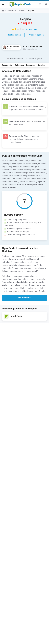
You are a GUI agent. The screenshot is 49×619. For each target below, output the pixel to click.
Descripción (7, 65)
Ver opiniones (24, 297)
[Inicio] (20, 4)
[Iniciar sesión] (46, 4)
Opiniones (19, 65)
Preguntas (30, 65)
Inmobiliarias (11, 10)
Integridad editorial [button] (16, 58)
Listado (21, 10)
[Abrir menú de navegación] (3, 4)
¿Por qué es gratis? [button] (34, 58)
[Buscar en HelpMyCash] (40, 4)
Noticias (41, 65)
